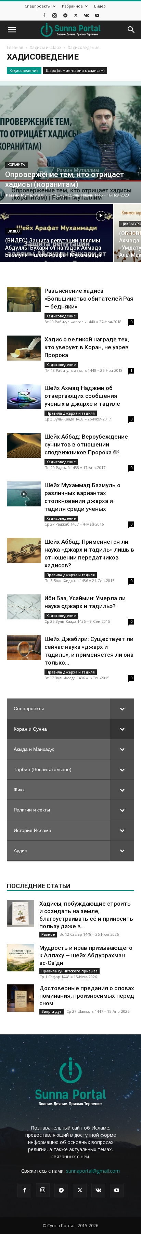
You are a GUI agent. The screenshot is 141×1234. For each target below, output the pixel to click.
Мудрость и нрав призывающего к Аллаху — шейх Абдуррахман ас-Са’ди (85, 955)
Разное (48, 934)
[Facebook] (44, 15)
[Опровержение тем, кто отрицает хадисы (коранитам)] (70, 142)
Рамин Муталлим (25, 195)
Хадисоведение (24, 70)
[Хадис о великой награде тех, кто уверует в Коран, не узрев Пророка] (24, 348)
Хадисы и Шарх (45, 47)
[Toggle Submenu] (122, 708)
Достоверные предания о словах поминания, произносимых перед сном (86, 996)
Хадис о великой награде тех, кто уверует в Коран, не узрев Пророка (86, 347)
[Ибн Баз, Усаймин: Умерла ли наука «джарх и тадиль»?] (24, 606)
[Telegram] (65, 15)
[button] (12, 30)
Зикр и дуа (51, 1011)
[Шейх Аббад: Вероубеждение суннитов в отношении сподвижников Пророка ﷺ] (24, 445)
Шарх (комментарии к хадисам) (75, 70)
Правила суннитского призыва (69, 971)
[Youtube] (97, 15)
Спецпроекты (38, 6)
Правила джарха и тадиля (71, 413)
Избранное (72, 6)
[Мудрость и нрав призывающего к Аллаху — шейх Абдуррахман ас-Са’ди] (20, 957)
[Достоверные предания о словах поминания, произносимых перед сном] (20, 998)
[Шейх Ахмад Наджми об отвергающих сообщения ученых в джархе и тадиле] (24, 396)
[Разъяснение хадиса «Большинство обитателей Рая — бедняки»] (24, 299)
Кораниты (17, 165)
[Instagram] (55, 15)
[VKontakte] (86, 15)
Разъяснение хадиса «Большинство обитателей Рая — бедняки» (88, 298)
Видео (100, 6)
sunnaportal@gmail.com (93, 1171)
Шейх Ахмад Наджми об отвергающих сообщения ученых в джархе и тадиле (82, 396)
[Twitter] (76, 15)
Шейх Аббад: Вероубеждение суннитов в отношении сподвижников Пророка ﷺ (86, 444)
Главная (15, 47)
